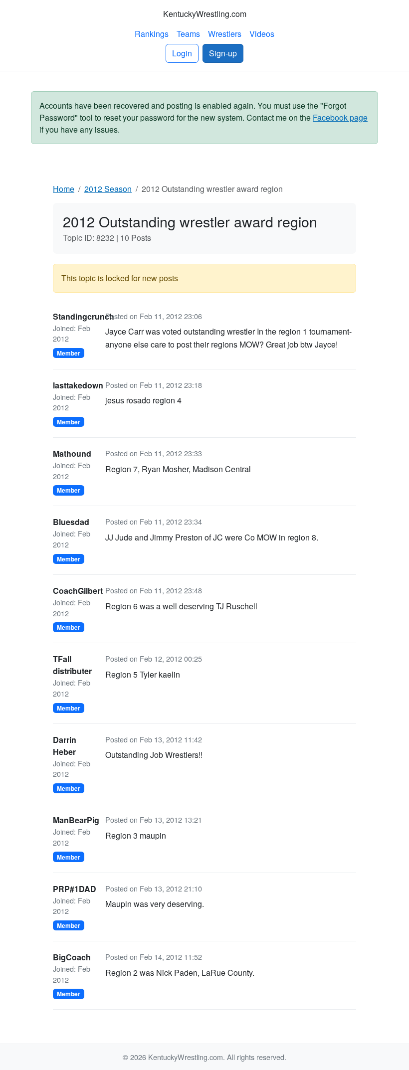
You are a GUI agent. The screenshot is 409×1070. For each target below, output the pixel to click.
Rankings (152, 33)
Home (63, 188)
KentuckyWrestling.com (204, 13)
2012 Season (108, 188)
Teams (188, 33)
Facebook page (340, 117)
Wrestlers (224, 33)
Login (182, 53)
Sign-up (223, 53)
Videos (261, 33)
